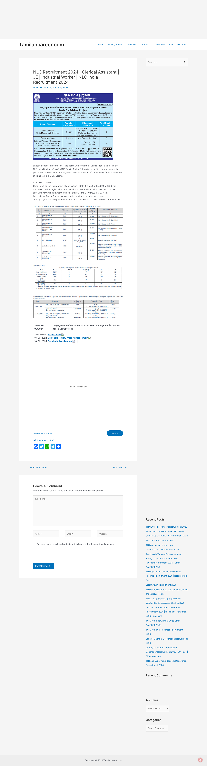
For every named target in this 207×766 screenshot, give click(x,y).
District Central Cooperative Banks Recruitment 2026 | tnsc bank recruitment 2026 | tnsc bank (166, 611)
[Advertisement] (84, 19)
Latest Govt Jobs (177, 44)
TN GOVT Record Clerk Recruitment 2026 (166, 526)
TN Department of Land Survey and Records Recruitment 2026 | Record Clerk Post (166, 575)
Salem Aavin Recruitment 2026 (161, 584)
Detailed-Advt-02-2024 (42, 433)
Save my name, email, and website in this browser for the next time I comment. (76, 544)
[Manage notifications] (200, 760)
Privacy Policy (115, 44)
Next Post (120, 467)
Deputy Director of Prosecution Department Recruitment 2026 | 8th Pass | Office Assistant (167, 651)
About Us (160, 44)
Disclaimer (131, 44)
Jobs (55, 87)
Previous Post (38, 467)
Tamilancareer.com (41, 44)
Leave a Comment (42, 87)
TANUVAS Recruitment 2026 (160, 540)
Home (101, 44)
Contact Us (146, 44)
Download (115, 433)
